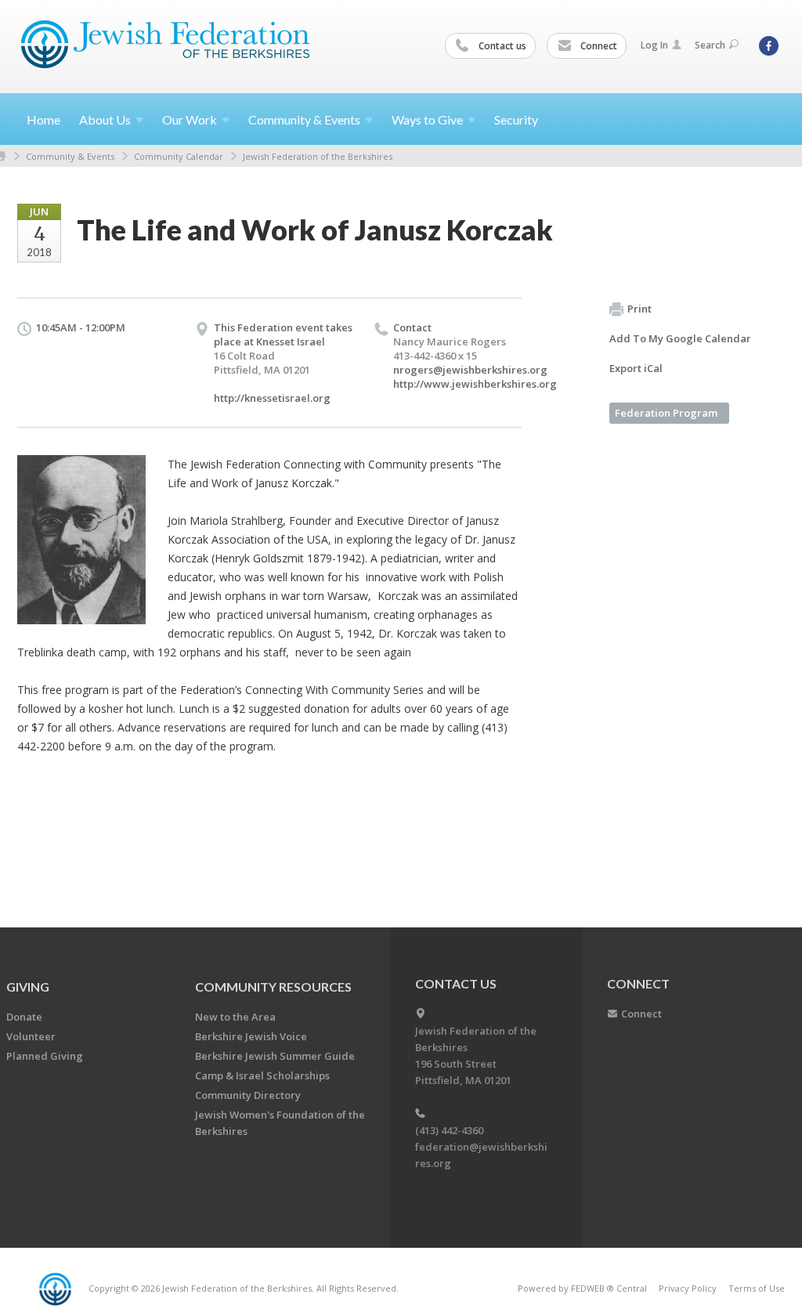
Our (189, 119)
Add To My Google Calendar (680, 338)
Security (516, 119)
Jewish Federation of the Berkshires (317, 156)
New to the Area (235, 1017)
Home (43, 119)
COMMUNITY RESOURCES (273, 986)
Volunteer (31, 1036)
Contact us (501, 45)
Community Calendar (178, 156)
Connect (597, 45)
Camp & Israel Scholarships (262, 1075)
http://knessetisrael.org (272, 398)
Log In (654, 45)
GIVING (27, 986)
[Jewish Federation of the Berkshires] (165, 44)
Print (639, 309)
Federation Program (666, 413)
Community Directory (248, 1095)
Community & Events (70, 156)
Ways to (427, 119)
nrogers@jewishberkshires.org (470, 370)
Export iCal (636, 368)
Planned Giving (44, 1056)
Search (710, 45)
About (105, 119)
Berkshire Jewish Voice (251, 1036)
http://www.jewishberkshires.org (475, 384)
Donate (24, 1017)
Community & (304, 119)
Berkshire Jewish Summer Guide (275, 1056)
